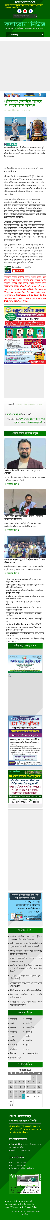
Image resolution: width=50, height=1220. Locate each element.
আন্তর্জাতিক (30, 1027)
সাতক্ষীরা (29, 1019)
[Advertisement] (25, 66)
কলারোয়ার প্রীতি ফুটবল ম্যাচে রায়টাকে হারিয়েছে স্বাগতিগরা (23, 614)
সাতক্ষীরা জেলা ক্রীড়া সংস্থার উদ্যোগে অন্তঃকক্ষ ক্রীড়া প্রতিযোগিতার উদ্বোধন (25, 586)
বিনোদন (13, 1053)
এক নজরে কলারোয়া (12, 1204)
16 (39, 1087)
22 (34, 1092)
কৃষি (27, 1044)
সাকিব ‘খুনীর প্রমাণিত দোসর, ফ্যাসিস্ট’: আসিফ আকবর (23, 603)
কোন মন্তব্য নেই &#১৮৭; (33, 404)
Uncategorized (32, 1053)
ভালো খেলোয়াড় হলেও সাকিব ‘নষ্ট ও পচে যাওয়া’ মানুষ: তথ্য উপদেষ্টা (24, 580)
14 (28, 1087)
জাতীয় (12, 1040)
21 (28, 1092)
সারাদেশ (13, 1044)
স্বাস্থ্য (27, 1049)
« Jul (10, 1105)
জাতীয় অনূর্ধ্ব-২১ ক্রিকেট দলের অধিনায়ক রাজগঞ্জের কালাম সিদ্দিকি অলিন (25, 597)
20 (24, 1092)
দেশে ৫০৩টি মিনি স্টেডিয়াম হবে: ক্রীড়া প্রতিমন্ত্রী (23, 624)
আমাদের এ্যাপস (25, 1201)
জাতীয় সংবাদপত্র (27, 1204)
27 (24, 1096)
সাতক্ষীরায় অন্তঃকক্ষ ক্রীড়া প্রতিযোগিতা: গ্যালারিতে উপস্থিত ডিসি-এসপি (24, 591)
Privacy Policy (31, 1207)
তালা (12, 1023)
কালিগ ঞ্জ (29, 1032)
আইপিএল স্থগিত (14, 414)
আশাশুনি (29, 1023)
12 (20, 1087)
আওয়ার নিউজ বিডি (16, 1126)
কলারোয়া (13, 1019)
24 (11, 1096)
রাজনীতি (29, 1040)
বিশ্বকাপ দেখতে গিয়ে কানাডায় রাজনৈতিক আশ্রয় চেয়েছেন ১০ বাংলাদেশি (23, 628)
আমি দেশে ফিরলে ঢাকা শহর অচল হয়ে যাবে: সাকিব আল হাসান (25, 634)
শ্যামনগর (13, 1032)
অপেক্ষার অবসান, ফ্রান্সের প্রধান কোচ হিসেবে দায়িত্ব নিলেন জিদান (25, 639)
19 (20, 1092)
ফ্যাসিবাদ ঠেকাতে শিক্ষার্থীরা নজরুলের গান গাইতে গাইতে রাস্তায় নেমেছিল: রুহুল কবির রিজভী (26, 968)
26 (20, 1096)
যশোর (28, 1036)
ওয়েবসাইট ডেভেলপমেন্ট (14, 1207)
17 (11, 1092)
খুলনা (12, 1036)
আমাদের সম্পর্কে (11, 1201)
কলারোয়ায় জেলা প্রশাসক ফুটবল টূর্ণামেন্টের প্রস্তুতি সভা (24, 619)
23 (39, 1092)
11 (15, 1087)
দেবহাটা (13, 1027)
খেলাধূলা (19, 404)
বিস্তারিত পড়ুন (12, 484)
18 (15, 1092)
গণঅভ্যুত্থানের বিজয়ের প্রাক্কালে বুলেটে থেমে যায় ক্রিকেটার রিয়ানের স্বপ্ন (23, 608)
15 (34, 1087)
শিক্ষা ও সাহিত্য (15, 1057)
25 (15, 1096)
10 (11, 1087)
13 (24, 1087)
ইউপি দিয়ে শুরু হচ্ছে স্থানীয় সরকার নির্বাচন (25, 990)
